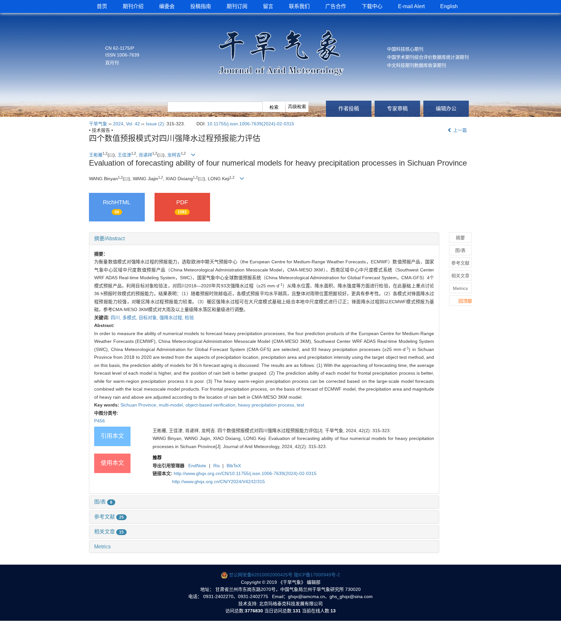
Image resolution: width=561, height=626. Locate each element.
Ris (216, 465)
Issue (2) (155, 123)
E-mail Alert (411, 6)
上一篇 (459, 130)
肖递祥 (145, 154)
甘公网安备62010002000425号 (261, 574)
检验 (189, 317)
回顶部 (465, 301)
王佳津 (124, 154)
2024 (118, 123)
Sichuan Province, (139, 404)
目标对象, (149, 317)
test (300, 404)
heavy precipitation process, (267, 404)
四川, (116, 317)
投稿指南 (200, 6)
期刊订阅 (237, 6)
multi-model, (172, 404)
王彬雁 (96, 154)
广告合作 (335, 6)
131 (297, 610)
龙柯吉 (174, 154)
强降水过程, (172, 317)
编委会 (167, 6)
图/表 (103, 502)
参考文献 (109, 517)
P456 (99, 420)
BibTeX (234, 465)
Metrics (102, 546)
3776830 (254, 610)
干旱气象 (98, 123)
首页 (102, 6)
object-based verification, (211, 404)
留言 (268, 6)
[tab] (264, 238)
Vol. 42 (133, 123)
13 (333, 610)
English (449, 6)
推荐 (157, 457)
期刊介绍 (133, 6)
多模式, (130, 317)
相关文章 (109, 531)
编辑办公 (446, 108)
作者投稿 (348, 108)
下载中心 (372, 6)
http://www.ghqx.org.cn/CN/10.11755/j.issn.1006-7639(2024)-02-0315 (245, 473)
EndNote (197, 465)
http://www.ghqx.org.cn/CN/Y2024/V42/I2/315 (218, 481)
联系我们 (299, 6)
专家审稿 (397, 108)
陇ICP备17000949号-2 (317, 574)
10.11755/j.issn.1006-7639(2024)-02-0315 (250, 123)
